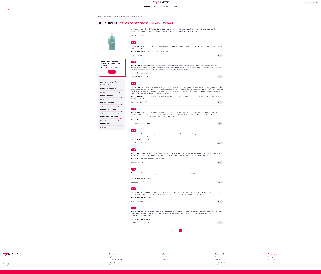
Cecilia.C (134, 55)
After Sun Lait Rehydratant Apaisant (124, 16)
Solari (104, 16)
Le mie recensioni (221, 262)
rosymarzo (134, 182)
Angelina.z (134, 162)
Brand (174, 6)
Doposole (110, 16)
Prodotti (147, 6)
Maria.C (133, 143)
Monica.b (134, 76)
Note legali (272, 259)
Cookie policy (272, 262)
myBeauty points (221, 265)
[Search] (3, 3)
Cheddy (133, 102)
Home (100, 16)
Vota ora (112, 72)
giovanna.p (135, 201)
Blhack (190, 272)
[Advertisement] (111, 143)
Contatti (165, 259)
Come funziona (167, 257)
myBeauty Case (220, 259)
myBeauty (112, 257)
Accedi (217, 257)
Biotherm (168, 22)
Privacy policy (272, 257)
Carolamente (135, 123)
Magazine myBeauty (161, 6)
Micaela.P (134, 223)
